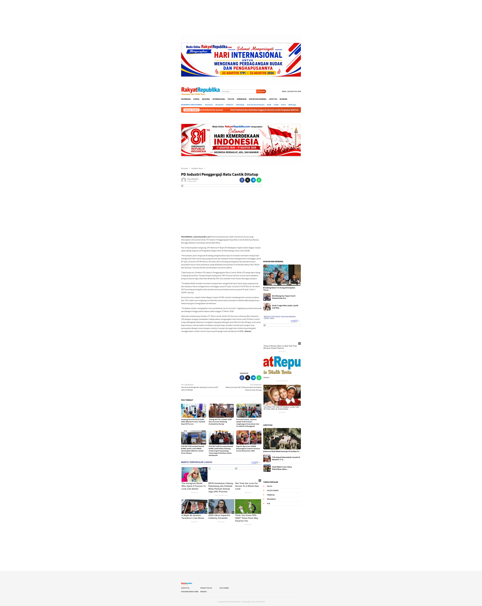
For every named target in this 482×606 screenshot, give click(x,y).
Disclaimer (224, 588)
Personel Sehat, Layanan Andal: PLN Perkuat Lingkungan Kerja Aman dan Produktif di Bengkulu (247, 422)
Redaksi (203, 592)
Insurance (271, 499)
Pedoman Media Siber (189, 592)
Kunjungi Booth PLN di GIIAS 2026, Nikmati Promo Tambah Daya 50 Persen (193, 421)
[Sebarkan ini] (242, 180)
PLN (268, 503)
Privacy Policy (206, 588)
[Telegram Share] (253, 180)
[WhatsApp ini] (258, 180)
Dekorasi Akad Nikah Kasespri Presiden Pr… (282, 451)
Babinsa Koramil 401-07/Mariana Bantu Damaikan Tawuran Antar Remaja (243, 387)
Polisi (269, 486)
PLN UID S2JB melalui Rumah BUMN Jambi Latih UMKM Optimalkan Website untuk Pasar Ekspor (192, 449)
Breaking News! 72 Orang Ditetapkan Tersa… (279, 289)
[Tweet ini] (247, 180)
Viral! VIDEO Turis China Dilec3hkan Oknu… (282, 468)
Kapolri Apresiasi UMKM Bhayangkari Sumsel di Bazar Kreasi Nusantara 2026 (248, 448)
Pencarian (261, 91)
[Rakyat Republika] (201, 91)
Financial (271, 495)
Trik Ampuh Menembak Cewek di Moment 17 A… (286, 458)
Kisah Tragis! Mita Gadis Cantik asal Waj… (285, 306)
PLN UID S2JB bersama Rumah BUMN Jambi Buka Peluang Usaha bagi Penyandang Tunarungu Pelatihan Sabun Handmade (221, 450)
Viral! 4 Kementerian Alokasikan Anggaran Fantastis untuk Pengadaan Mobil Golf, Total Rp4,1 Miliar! (210, 110)
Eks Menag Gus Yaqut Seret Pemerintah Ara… (283, 297)
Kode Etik (185, 588)
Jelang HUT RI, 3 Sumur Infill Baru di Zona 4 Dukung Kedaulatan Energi (220, 421)
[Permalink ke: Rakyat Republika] (183, 180)
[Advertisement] (241, 17)
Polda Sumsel (273, 490)
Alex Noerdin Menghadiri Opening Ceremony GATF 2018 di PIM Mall (199, 387)
